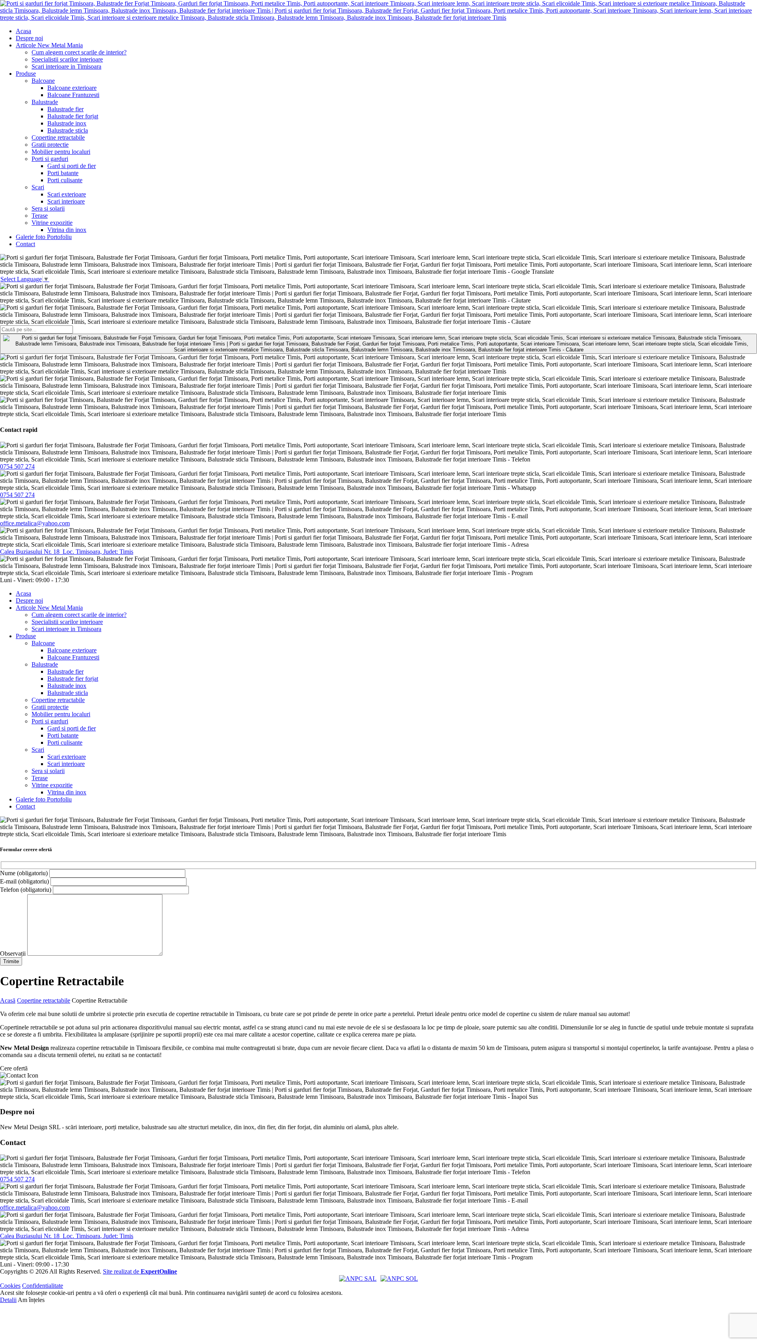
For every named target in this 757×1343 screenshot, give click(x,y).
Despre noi (29, 38)
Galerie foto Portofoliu (44, 236)
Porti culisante (64, 180)
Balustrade (45, 102)
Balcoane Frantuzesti (73, 95)
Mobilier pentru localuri (61, 151)
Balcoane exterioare (72, 87)
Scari (38, 187)
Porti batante (62, 173)
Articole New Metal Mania (49, 45)
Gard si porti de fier (71, 166)
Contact (25, 244)
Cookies (10, 1285)
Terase (40, 215)
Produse (26, 73)
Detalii (8, 1299)
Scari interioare (66, 201)
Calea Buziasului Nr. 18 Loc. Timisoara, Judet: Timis (66, 551)
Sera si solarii (48, 208)
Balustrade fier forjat (72, 116)
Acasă (7, 1000)
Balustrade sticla (67, 130)
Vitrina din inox (66, 229)
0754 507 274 (17, 466)
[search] (378, 344)
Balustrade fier (65, 109)
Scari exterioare (66, 194)
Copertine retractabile (58, 137)
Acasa (23, 31)
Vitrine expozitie (52, 222)
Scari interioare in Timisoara (66, 66)
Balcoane (43, 80)
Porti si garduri (50, 158)
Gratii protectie (50, 144)
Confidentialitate (42, 1285)
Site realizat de (140, 1271)
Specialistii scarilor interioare (67, 59)
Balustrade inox (66, 123)
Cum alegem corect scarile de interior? (79, 52)
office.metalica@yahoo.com (35, 523)
